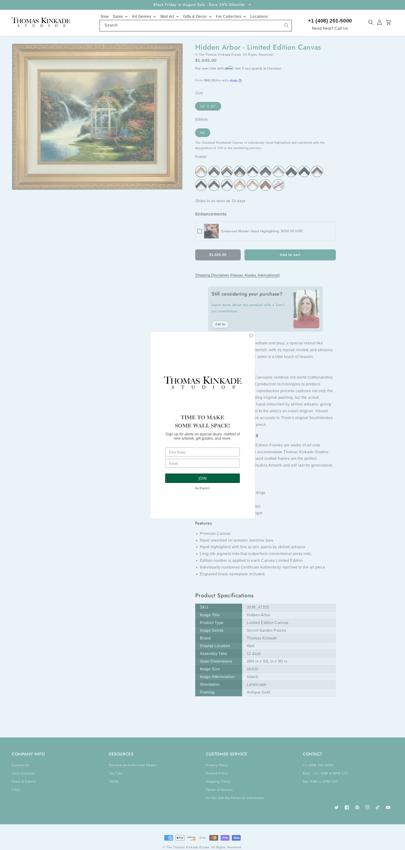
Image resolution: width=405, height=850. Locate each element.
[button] (371, 22)
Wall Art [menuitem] (167, 16)
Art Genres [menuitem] (141, 16)
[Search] (286, 25)
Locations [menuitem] (259, 16)
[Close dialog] (251, 335)
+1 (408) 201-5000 (330, 21)
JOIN (203, 478)
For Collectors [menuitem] (228, 16)
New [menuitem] (105, 16)
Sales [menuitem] (118, 16)
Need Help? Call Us (330, 28)
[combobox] (195, 25)
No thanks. (202, 488)
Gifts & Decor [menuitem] (195, 16)
